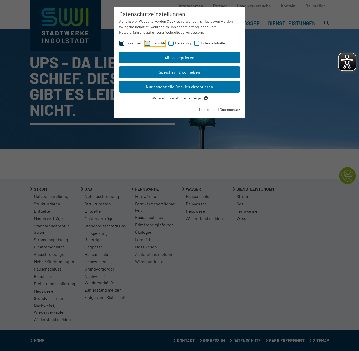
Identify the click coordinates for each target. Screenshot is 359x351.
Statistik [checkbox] (158, 43)
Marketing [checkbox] (183, 43)
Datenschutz (230, 109)
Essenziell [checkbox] (133, 43)
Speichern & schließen (179, 71)
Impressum (208, 109)
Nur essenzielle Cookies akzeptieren (179, 86)
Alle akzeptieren (179, 57)
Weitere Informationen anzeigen (177, 98)
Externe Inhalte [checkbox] (213, 43)
